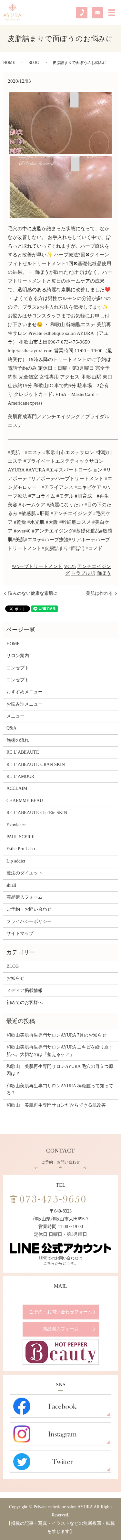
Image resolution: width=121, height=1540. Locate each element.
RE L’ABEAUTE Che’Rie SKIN (36, 812)
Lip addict (15, 861)
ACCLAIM (16, 788)
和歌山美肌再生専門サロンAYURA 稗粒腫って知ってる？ (59, 1089)
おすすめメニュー (24, 691)
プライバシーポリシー (29, 921)
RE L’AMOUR (20, 776)
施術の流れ (17, 740)
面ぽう (103, 573)
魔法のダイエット (24, 873)
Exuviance (15, 824)
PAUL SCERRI (20, 836)
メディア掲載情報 (24, 990)
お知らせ (15, 978)
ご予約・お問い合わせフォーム (60, 1311)
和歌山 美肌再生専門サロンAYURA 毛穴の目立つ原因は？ (59, 1070)
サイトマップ (20, 933)
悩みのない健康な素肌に (33, 593)
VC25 (70, 566)
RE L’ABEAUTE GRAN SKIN (35, 764)
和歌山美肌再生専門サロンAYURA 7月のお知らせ (56, 1035)
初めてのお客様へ (24, 1002)
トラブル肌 (83, 573)
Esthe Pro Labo (20, 848)
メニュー (15, 716)
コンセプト (17, 668)
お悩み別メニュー (24, 704)
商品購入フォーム (24, 897)
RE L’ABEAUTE (22, 752)
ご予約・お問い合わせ (29, 909)
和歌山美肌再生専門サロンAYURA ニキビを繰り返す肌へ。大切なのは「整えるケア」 (59, 1051)
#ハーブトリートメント (37, 566)
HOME (9, 62)
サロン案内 (17, 655)
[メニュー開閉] (111, 12)
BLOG (33, 62)
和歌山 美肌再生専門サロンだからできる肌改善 (56, 1105)
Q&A (11, 728)
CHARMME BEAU (24, 800)
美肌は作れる (99, 593)
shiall (11, 885)
